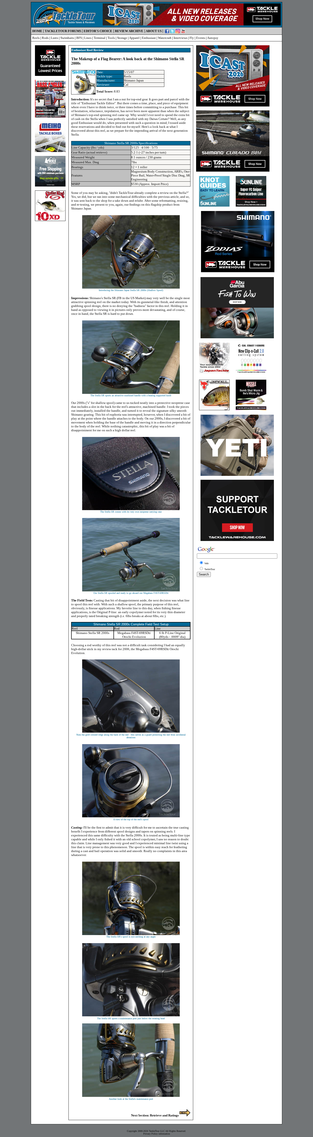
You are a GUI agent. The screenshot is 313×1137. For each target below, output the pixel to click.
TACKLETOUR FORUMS (63, 31)
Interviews (180, 38)
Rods (45, 38)
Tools (111, 38)
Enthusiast (149, 38)
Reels (36, 38)
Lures (54, 38)
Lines (87, 38)
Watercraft (164, 38)
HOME (37, 31)
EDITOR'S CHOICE (98, 31)
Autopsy (212, 38)
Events (200, 38)
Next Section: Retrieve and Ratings (155, 1115)
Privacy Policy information (156, 1133)
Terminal (99, 38)
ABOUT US (154, 31)
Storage (122, 38)
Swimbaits (67, 38)
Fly (192, 38)
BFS (79, 38)
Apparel (134, 38)
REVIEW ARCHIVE (129, 31)
